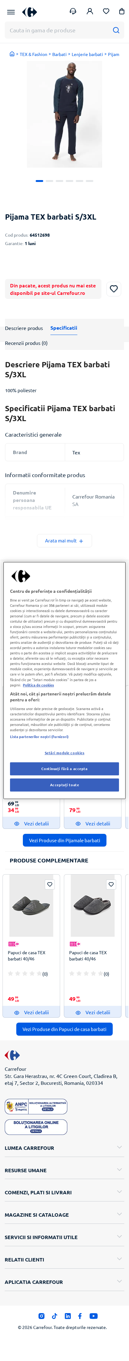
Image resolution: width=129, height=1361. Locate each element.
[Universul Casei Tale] (29, 11)
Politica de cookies (38, 684)
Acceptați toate (64, 784)
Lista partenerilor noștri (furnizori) (39, 736)
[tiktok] (54, 1317)
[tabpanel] (64, 114)
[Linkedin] (68, 1317)
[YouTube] (93, 1317)
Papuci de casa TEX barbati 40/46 (26, 955)
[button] (121, 12)
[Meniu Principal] (11, 12)
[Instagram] (41, 1317)
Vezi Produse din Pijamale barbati (64, 840)
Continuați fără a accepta (64, 768)
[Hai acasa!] (12, 53)
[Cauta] (116, 30)
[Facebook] (80, 1317)
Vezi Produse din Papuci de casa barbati (64, 1029)
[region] (64, 680)
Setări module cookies (65, 752)
